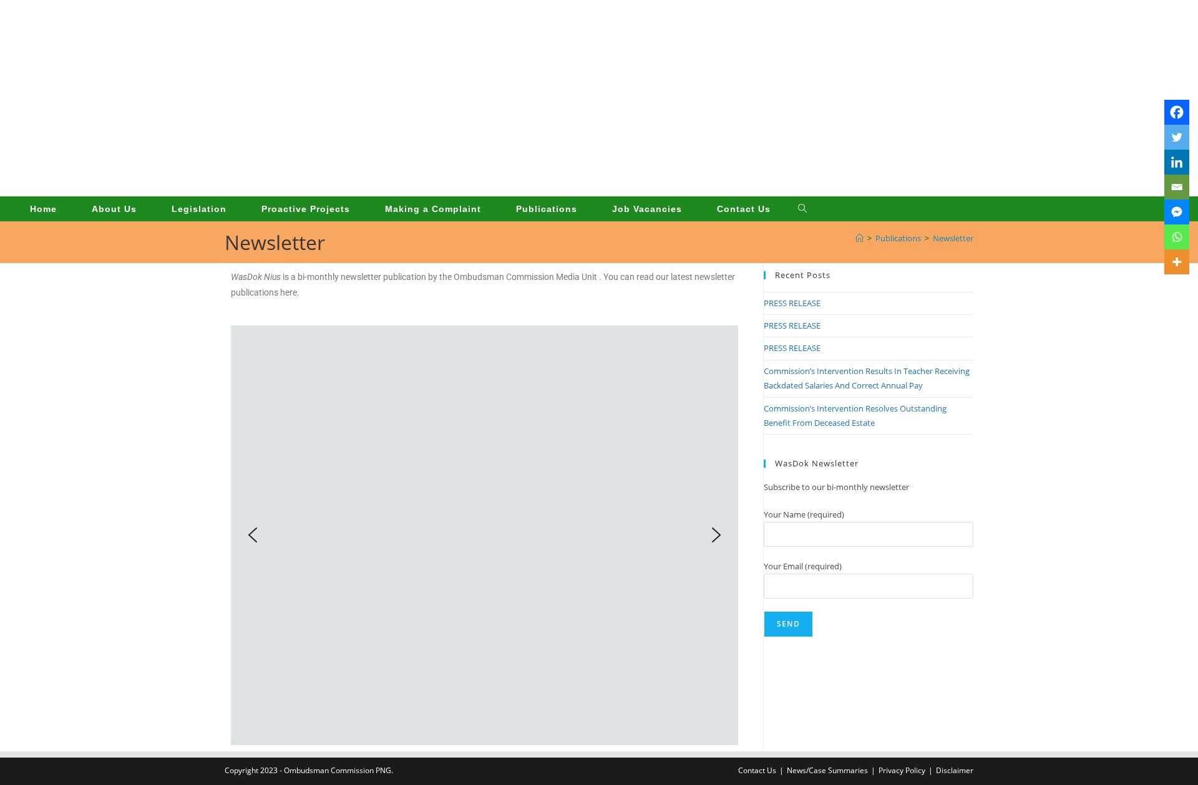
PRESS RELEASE (792, 303)
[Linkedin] (1176, 162)
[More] (1176, 261)
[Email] (1176, 187)
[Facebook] (1176, 112)
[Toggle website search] (802, 208)
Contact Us (757, 770)
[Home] (859, 238)
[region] (484, 535)
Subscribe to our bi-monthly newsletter (836, 487)
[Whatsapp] (1176, 236)
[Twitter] (1176, 137)
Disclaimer (954, 770)
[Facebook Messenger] (1176, 212)
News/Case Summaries (827, 770)
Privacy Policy (902, 770)
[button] (252, 535)
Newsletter (953, 238)
